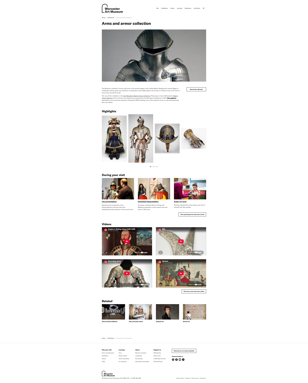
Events (104, 358)
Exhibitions (105, 356)
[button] (150, 166)
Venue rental (180, 378)
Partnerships (139, 358)
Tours (120, 353)
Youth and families (124, 358)
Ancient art (186, 321)
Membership (157, 353)
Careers (187, 378)
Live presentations (109, 201)
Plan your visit (106, 350)
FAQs (103, 361)
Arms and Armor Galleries (109, 321)
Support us (157, 350)
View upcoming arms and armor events (192, 214)
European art (160, 321)
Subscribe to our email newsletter (184, 351)
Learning (122, 350)
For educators (123, 361)
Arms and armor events (136, 321)
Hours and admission (108, 353)
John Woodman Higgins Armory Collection (136, 96)
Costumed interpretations (148, 201)
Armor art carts (180, 201)
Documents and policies (142, 361)
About (137, 350)
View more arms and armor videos (194, 291)
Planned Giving (158, 361)
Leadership (138, 356)
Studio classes (123, 356)
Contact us (203, 378)
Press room (195, 378)
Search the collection (196, 89)
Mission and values (140, 353)
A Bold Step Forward (160, 358)
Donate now (157, 356)
